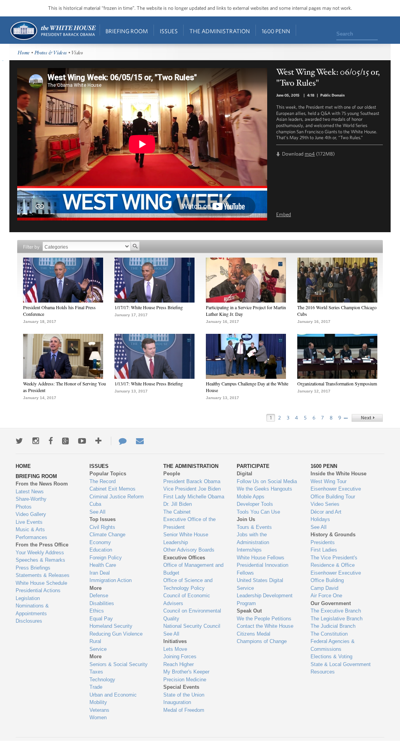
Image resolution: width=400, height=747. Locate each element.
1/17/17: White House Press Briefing (148, 307)
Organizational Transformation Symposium (337, 383)
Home (52, 30)
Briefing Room (126, 31)
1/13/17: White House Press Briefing (148, 383)
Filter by (31, 247)
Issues (169, 31)
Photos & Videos (50, 53)
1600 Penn (276, 31)
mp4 (310, 154)
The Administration (219, 31)
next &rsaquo (367, 418)
